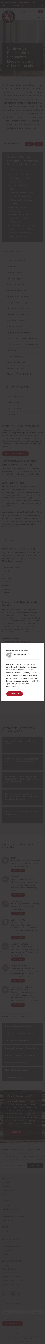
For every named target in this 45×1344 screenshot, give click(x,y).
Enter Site (14, 694)
